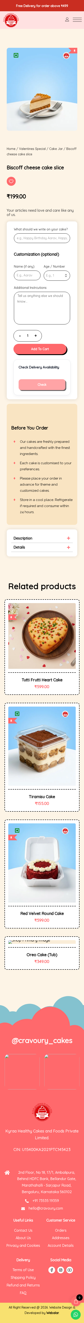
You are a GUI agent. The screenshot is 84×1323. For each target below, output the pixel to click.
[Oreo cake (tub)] (42, 942)
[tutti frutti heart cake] (42, 636)
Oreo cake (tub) (42, 954)
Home (11, 149)
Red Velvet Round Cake (42, 913)
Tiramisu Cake (42, 796)
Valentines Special (32, 149)
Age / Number (54, 266)
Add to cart (40, 349)
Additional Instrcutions (30, 288)
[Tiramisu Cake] (42, 746)
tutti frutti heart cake (42, 680)
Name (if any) (24, 266)
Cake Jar (56, 149)
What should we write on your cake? (41, 229)
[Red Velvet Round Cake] (42, 863)
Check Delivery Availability (39, 367)
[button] (11, 181)
